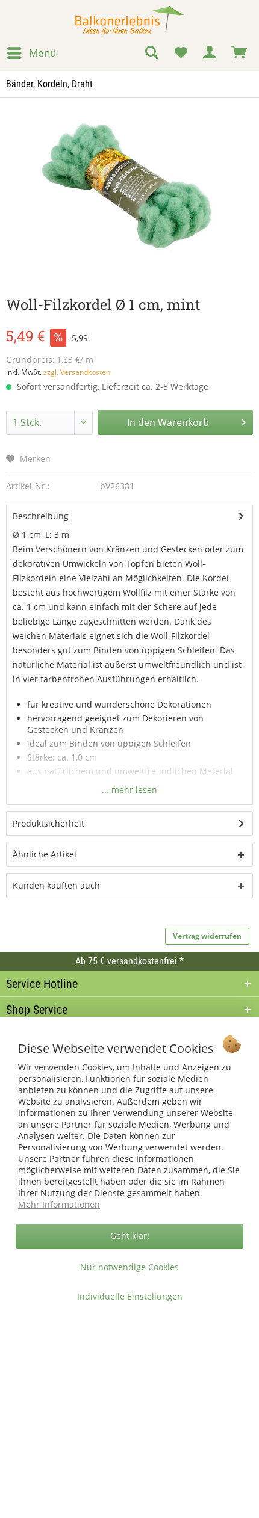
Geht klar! (129, 1235)
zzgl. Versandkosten (76, 372)
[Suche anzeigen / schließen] (151, 53)
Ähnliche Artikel (44, 854)
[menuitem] (31, 53)
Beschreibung (41, 516)
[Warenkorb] (240, 53)
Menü (42, 53)
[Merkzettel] (181, 53)
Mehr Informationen (59, 1204)
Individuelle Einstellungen (130, 1296)
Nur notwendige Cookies (129, 1267)
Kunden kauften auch (56, 885)
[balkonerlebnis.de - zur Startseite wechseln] (129, 20)
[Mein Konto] (210, 53)
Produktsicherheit (48, 823)
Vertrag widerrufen (207, 936)
